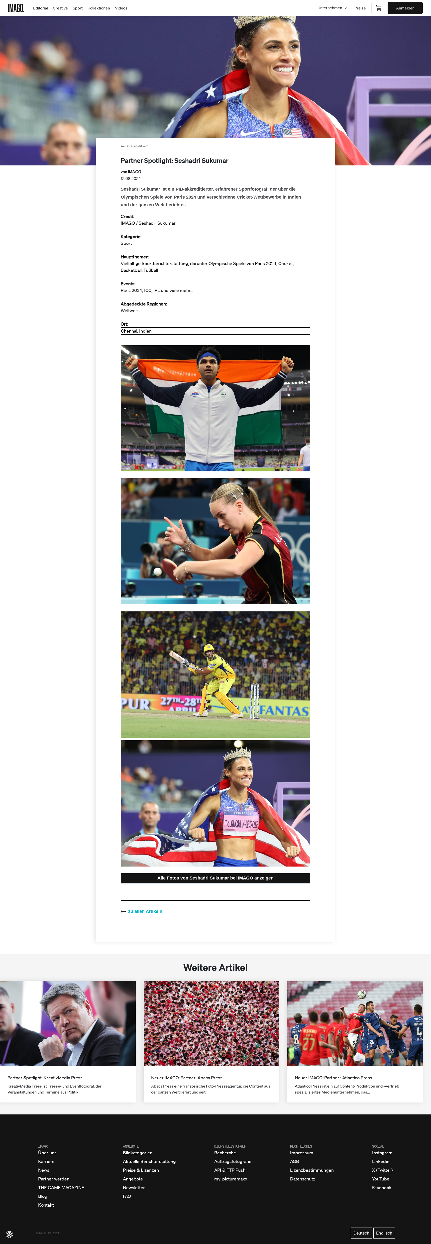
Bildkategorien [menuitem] (137, 1152)
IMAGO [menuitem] (43, 1146)
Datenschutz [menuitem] (302, 1178)
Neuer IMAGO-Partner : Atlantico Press (333, 1077)
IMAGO (134, 172)
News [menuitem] (43, 1170)
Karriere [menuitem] (46, 1161)
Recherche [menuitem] (225, 1152)
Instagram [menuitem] (382, 1152)
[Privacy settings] (9, 1234)
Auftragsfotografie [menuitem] (232, 1161)
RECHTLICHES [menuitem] (301, 1146)
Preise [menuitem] (360, 7)
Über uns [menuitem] (47, 1152)
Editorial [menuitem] (40, 7)
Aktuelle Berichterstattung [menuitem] (149, 1161)
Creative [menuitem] (60, 7)
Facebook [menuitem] (382, 1187)
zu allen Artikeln (137, 146)
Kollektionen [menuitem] (99, 7)
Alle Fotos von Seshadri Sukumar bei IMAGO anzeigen (215, 878)
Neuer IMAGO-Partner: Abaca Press (186, 1077)
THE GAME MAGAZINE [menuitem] (61, 1187)
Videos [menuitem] (121, 7)
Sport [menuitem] (78, 7)
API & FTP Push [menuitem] (229, 1170)
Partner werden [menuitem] (53, 1178)
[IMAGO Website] (16, 7)
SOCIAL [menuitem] (378, 1146)
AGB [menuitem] (294, 1161)
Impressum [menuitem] (301, 1152)
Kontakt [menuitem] (46, 1205)
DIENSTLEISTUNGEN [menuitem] (230, 1146)
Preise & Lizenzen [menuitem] (141, 1170)
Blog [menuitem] (42, 1196)
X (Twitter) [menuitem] (382, 1170)
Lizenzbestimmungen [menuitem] (312, 1170)
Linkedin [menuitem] (380, 1161)
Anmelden (405, 7)
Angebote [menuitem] (133, 1178)
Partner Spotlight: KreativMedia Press (45, 1077)
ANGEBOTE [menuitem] (131, 1146)
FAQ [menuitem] (127, 1196)
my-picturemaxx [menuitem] (230, 1178)
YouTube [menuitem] (380, 1178)
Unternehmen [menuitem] (330, 7)
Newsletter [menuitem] (134, 1187)
